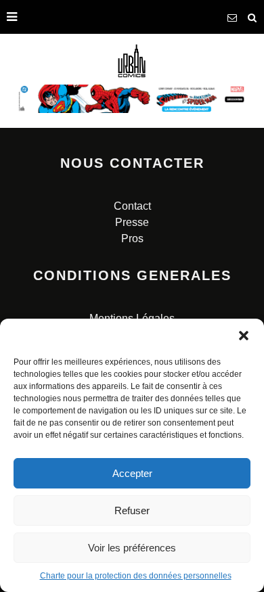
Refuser (132, 510)
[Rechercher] (252, 17)
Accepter (132, 473)
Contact (132, 206)
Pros (132, 238)
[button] (243, 335)
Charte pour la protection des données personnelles (136, 575)
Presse (132, 222)
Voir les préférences (132, 547)
